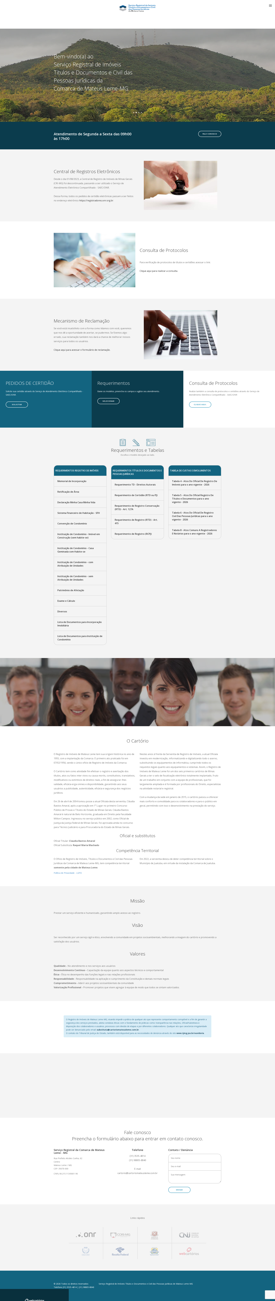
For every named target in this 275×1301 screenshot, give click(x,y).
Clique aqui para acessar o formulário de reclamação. (82, 349)
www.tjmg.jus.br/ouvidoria (190, 1033)
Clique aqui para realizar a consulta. (159, 271)
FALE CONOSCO (210, 134)
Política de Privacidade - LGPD (68, 873)
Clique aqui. (200, 405)
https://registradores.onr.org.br (96, 200)
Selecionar (108, 401)
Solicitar (17, 405)
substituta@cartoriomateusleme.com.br (118, 1029)
